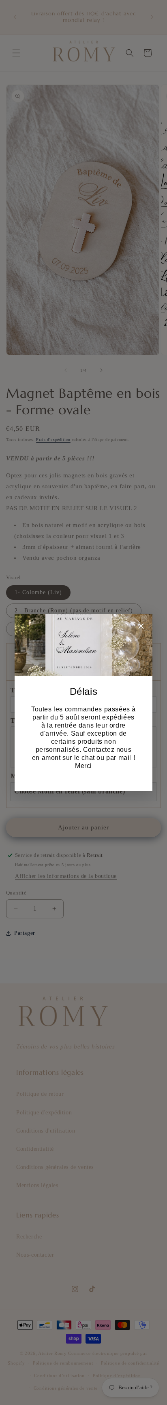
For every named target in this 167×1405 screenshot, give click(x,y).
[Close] (141, 627)
